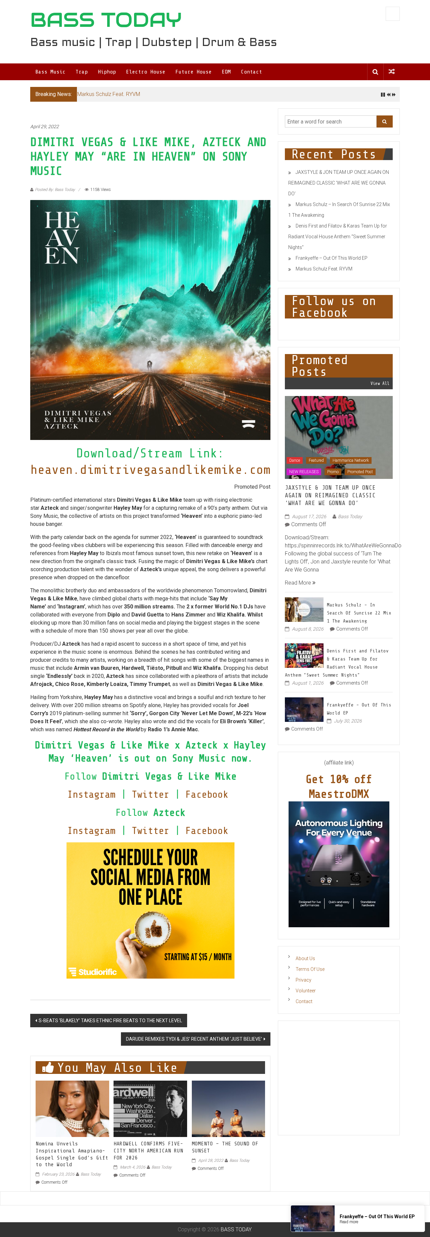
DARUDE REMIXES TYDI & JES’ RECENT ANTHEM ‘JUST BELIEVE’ (194, 1039)
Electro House (145, 72)
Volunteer (306, 990)
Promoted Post (360, 471)
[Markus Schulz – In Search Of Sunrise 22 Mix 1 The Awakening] (304, 609)
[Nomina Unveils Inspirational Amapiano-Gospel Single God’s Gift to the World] (72, 1108)
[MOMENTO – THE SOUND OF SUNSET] (228, 1108)
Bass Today (91, 1174)
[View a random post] (392, 71)
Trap (82, 72)
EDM (226, 72)
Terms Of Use (310, 969)
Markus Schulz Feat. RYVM (108, 94)
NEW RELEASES (303, 471)
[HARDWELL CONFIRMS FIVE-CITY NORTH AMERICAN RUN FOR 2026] (150, 1108)
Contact (251, 72)
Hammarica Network (351, 460)
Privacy (303, 980)
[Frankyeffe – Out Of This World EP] (304, 709)
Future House (193, 72)
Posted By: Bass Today (55, 189)
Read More (298, 583)
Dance (294, 460)
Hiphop (107, 72)
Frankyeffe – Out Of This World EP (332, 258)
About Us (305, 958)
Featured (316, 460)
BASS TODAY (106, 20)
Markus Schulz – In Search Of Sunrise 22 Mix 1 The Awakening (359, 613)
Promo (333, 471)
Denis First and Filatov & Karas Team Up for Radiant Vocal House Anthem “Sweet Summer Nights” (337, 236)
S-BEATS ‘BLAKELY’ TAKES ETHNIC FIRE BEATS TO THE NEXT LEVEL (110, 1020)
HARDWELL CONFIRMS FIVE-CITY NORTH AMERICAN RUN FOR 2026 (148, 1151)
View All (380, 383)
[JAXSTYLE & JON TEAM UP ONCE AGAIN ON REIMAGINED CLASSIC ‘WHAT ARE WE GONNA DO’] (339, 437)
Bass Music (50, 72)
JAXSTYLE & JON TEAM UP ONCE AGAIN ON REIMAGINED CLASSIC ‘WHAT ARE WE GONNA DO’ (338, 182)
